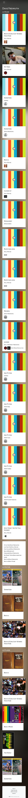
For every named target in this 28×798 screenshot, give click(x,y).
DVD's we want (14, 791)
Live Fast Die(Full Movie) (11, 547)
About (14, 788)
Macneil (7, 311)
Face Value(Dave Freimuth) (12, 549)
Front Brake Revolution (17, 348)
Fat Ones (7, 67)
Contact (14, 793)
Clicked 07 (7, 191)
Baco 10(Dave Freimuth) (11, 559)
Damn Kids (8, 98)
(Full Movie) (7, 38)
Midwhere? (8, 221)
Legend (6, 342)
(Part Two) (7, 437)
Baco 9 (6, 160)
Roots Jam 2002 (9, 249)
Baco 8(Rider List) (9, 551)
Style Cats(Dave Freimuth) (11, 545)
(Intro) (6, 100)
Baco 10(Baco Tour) (9, 561)
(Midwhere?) (7, 223)
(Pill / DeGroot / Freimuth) (11, 344)
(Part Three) (7, 468)
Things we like (14, 790)
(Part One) (7, 406)
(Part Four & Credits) (10, 499)
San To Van (8, 373)
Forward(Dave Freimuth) (11, 553)
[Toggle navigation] (4, 2)
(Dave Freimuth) (9, 131)
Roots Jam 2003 (9, 280)
